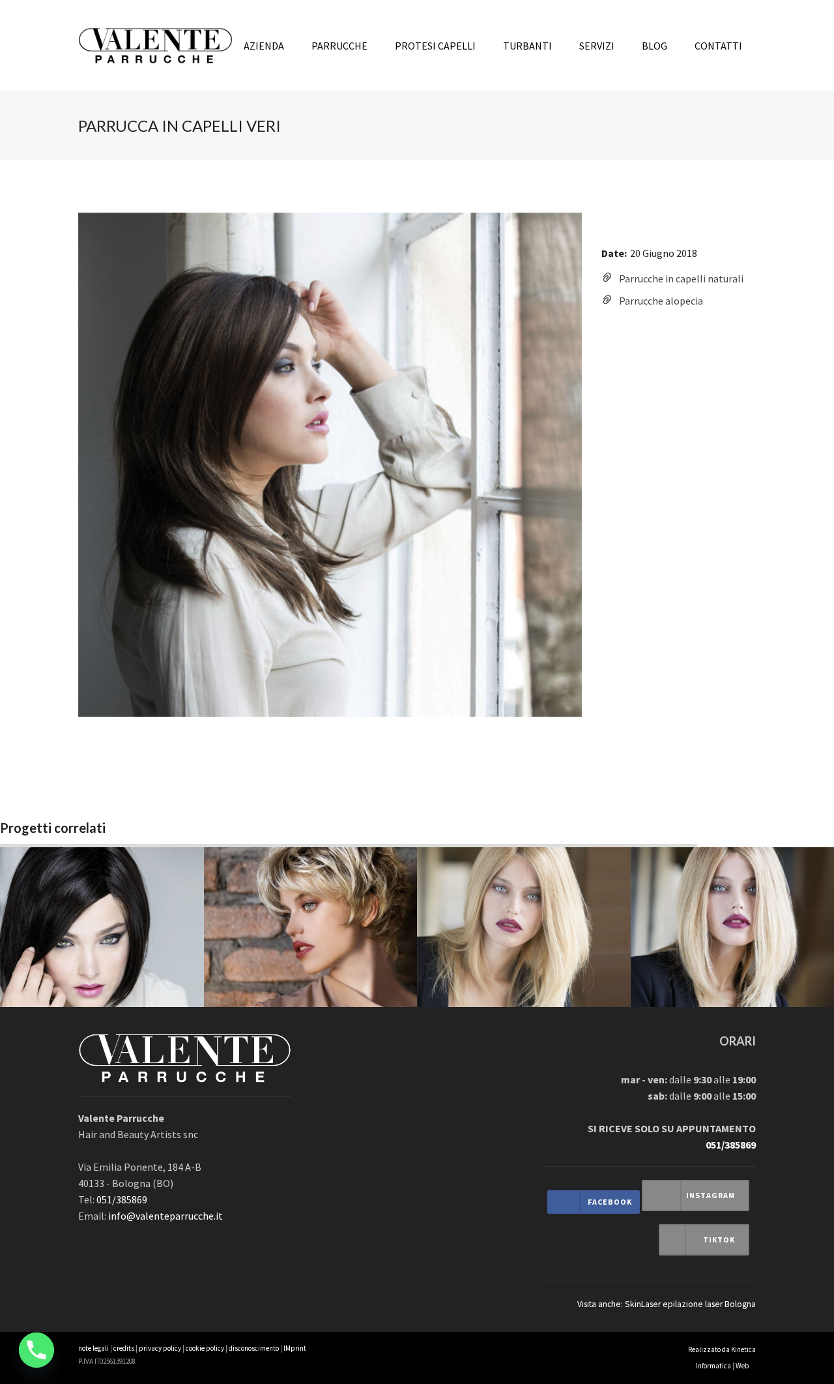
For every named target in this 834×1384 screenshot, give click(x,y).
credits (123, 1348)
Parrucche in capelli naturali (681, 278)
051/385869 (121, 1199)
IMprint (294, 1348)
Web (742, 1365)
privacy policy (160, 1348)
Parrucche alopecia (661, 300)
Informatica (713, 1365)
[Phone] (36, 1350)
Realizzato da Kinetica (722, 1349)
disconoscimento (254, 1348)
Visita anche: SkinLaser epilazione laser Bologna (666, 1304)
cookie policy (205, 1348)
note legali (93, 1348)
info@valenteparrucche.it (165, 1215)
